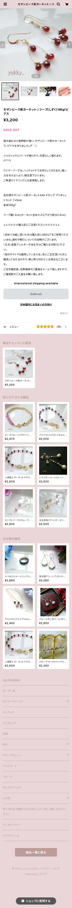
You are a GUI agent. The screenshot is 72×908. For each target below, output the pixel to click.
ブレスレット (9, 722)
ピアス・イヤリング (13, 701)
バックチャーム (11, 835)
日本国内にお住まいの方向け (36, 304)
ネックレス (8, 712)
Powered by (32, 874)
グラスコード (10, 765)
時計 (5, 744)
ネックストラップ (12, 787)
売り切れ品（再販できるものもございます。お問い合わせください (34, 811)
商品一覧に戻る (36, 852)
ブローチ (8, 776)
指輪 (5, 733)
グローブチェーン (12, 755)
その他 (6, 798)
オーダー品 (9, 690)
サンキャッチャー (12, 824)
